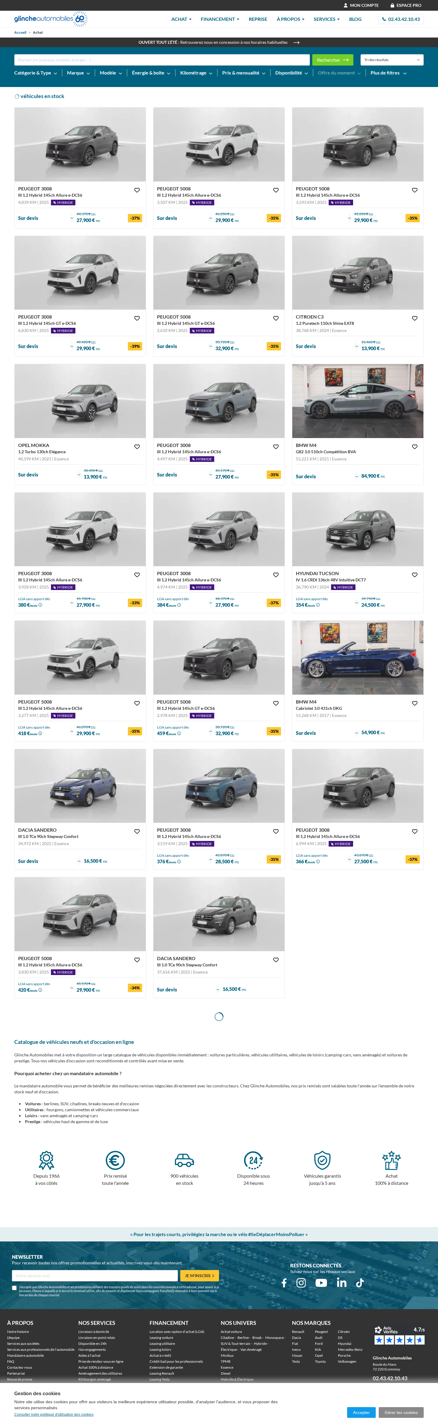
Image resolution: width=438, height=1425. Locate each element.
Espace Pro (409, 5)
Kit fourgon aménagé (94, 1379)
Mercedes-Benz (350, 1349)
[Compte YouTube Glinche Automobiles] (321, 1282)
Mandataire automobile (25, 1355)
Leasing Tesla (160, 1379)
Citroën (344, 1331)
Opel (319, 1355)
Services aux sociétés (23, 1343)
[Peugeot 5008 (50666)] (80, 658)
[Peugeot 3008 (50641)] (357, 786)
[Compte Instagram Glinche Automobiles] (301, 1282)
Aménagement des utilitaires (100, 1373)
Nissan (297, 1355)
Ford (319, 1343)
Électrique (229, 1349)
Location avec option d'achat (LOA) (177, 1331)
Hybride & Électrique (237, 1379)
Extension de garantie (166, 1367)
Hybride (260, 1343)
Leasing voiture (161, 1337)
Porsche (344, 1355)
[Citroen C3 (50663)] (357, 273)
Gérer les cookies (401, 1412)
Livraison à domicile (93, 1331)
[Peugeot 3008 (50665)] (80, 273)
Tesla (296, 1361)
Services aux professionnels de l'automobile (40, 1349)
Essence (227, 1367)
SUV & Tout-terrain (235, 1343)
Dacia (296, 1337)
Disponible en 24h (92, 1343)
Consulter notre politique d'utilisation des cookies (54, 1414)
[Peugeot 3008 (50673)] (80, 529)
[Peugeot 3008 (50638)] (219, 786)
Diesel (225, 1373)
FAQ (10, 1361)
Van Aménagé (251, 1349)
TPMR (226, 1361)
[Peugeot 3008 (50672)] (219, 529)
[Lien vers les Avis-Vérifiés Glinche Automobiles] (402, 1336)
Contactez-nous (19, 1367)
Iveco (296, 1349)
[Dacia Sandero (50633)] (219, 914)
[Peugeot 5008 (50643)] (80, 914)
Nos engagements (92, 1349)
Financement (218, 19)
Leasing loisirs (160, 1349)
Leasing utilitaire (162, 1343)
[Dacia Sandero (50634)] (80, 786)
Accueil (20, 32)
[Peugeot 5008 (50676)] (357, 144)
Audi (318, 1337)
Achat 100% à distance (95, 1367)
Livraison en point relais (96, 1337)
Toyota (320, 1361)
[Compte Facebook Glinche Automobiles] (284, 1282)
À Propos (288, 19)
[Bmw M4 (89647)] (357, 658)
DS (340, 1337)
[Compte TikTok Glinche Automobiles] (360, 1282)
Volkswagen (347, 1361)
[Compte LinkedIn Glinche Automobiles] (342, 1282)
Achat (179, 19)
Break (257, 1337)
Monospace (274, 1337)
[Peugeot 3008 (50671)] (80, 144)
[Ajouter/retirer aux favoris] (137, 190)
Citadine (227, 1337)
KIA (318, 1349)
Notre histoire (18, 1331)
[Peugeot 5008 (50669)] (219, 273)
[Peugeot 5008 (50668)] (219, 144)
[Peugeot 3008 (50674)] (219, 401)
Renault (298, 1331)
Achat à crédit (160, 1355)
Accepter (361, 1412)
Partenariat (16, 1373)
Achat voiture (231, 1331)
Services (325, 19)
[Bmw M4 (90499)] (357, 401)
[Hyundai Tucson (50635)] (357, 529)
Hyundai (344, 1343)
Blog (355, 19)
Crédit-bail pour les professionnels (176, 1361)
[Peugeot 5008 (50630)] (219, 658)
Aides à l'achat (89, 1355)
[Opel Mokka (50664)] (80, 401)
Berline (243, 1337)
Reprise (258, 19)
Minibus (227, 1355)
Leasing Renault (162, 1373)
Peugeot (321, 1331)
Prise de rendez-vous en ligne (100, 1361)
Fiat (295, 1343)
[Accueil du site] (51, 19)
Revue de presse (19, 1379)
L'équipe (13, 1337)
